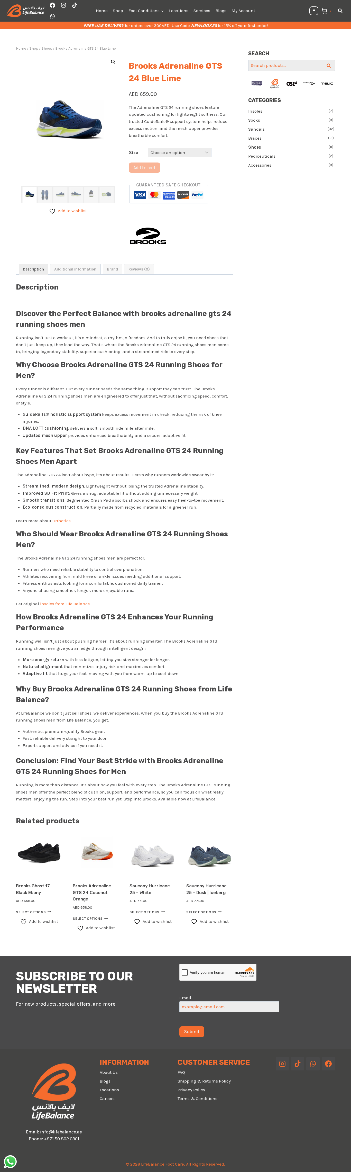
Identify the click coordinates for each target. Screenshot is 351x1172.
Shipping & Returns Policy (204, 1081)
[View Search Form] (340, 10)
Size (133, 152)
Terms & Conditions (197, 1098)
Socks (254, 120)
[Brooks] (148, 236)
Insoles (255, 111)
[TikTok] (74, 5)
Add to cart (144, 167)
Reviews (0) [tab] (139, 269)
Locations (178, 10)
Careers (107, 1098)
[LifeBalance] (274, 83)
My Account (243, 10)
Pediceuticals (261, 156)
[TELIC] (327, 83)
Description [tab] (33, 269)
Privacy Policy (191, 1089)
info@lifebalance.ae (61, 1132)
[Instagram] (63, 5)
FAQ (181, 1072)
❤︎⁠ (314, 11)
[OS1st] (292, 83)
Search (330, 65)
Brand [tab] (112, 269)
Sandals (256, 129)
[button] (113, 62)
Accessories (259, 165)
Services (201, 10)
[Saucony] (309, 83)
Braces (255, 138)
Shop (118, 10)
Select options (31, 912)
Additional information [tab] (75, 269)
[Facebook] (52, 5)
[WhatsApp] (52, 16)
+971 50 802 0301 (61, 1139)
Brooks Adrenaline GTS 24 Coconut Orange (92, 892)
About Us (109, 1072)
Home (102, 10)
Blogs (221, 10)
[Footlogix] (257, 83)
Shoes (254, 147)
